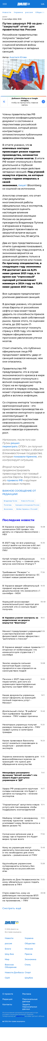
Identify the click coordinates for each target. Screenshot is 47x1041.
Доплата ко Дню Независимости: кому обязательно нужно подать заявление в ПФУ (21, 882)
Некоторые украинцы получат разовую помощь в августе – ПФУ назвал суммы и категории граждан (21, 728)
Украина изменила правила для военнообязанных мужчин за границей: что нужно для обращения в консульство (20, 760)
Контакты (7, 1004)
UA (42, 4)
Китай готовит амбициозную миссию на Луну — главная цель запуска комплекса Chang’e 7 (20, 561)
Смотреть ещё (11, 908)
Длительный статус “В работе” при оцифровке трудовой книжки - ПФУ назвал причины (20, 713)
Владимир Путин (10, 501)
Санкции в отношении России (27, 505)
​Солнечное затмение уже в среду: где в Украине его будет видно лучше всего (19, 836)
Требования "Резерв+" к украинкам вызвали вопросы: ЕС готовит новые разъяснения (21, 575)
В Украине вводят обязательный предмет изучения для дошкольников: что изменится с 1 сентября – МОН (21, 590)
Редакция (7, 999)
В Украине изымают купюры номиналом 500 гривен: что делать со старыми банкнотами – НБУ (21, 531)
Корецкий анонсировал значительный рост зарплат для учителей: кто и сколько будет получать (20, 606)
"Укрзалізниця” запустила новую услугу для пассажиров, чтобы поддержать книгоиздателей (20, 807)
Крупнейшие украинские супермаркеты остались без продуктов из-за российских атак (18, 867)
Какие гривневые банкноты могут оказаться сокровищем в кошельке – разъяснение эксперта (19, 744)
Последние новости (18, 520)
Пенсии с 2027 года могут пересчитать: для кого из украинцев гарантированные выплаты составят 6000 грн (19, 683)
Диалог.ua (20, 1016)
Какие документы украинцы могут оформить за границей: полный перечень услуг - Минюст (19, 699)
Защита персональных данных (29, 1006)
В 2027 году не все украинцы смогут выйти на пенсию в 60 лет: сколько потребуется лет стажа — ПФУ (21, 547)
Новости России (27, 501)
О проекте (7, 994)
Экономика (8, 509)
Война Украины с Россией (26, 509)
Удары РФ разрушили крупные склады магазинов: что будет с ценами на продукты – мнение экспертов (20, 792)
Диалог (4, 16)
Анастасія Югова (18, 57)
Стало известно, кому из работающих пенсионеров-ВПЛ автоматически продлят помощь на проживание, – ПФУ (20, 897)
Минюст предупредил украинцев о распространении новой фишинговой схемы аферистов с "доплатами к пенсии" (21, 635)
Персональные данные (29, 1000)
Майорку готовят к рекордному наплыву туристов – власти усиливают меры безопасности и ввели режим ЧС (21, 822)
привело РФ (15, 480)
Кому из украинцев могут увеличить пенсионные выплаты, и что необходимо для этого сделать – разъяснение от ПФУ (21, 851)
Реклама (26, 994)
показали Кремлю (25, 456)
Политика (8, 505)
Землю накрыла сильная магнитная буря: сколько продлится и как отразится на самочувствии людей (19, 667)
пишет (22, 185)
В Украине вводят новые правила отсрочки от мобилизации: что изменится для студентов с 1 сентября (21, 651)
